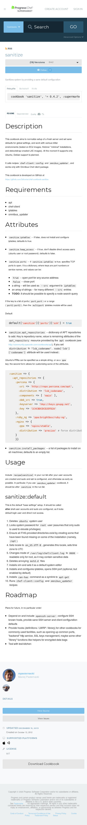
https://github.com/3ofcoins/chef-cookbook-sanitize (26, 179)
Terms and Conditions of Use (39, 813)
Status (55, 815)
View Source (43, 711)
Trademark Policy (41, 815)
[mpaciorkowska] (7, 688)
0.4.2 (42, 62)
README (10, 113)
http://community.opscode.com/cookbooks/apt (30, 344)
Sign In (78, 8)
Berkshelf (24, 89)
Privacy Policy (60, 813)
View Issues (43, 718)
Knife (34, 89)
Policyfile (11, 89)
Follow (45, 70)
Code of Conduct (16, 813)
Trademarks (18, 803)
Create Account (56, 8)
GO (73, 26)
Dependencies (22, 113)
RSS (9, 48)
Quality (37, 114)
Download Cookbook (43, 764)
